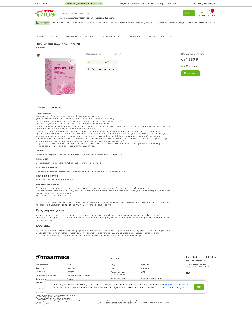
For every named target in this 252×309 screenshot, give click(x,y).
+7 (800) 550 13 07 (201, 257)
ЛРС (153, 22)
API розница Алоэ (43, 304)
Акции (123, 3)
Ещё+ (213, 22)
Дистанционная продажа (78, 275)
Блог (69, 264)
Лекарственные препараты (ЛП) (129, 22)
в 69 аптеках (190, 66)
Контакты (40, 272)
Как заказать (134, 3)
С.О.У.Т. (38, 302)
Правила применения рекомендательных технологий (57, 295)
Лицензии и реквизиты (46, 275)
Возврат (70, 272)
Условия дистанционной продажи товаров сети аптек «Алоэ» (60, 301)
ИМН (88, 22)
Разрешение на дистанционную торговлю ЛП (54, 299)
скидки (42, 23)
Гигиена (78, 22)
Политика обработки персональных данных (53, 298)
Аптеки (145, 3)
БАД (68, 22)
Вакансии (172, 3)
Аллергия (58, 22)
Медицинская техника (193, 22)
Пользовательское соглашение (48, 296)
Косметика (100, 22)
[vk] (188, 273)
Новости (71, 268)
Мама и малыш (167, 22)
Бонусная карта (158, 3)
